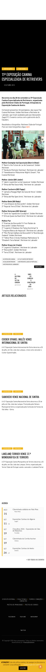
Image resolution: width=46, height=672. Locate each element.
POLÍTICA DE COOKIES (32, 605)
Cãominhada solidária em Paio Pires (25, 509)
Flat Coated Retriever (26, 259)
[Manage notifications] (40, 667)
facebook (11, 616)
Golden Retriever (9, 261)
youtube (23, 616)
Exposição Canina (9, 259)
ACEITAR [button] (23, 668)
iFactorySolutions (28, 642)
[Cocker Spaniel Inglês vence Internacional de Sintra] (23, 315)
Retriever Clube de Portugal (28, 261)
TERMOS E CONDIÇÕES (36, 599)
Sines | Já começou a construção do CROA (29, 281)
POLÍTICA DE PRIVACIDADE (15, 605)
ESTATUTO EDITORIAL (8, 599)
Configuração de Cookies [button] (32, 665)
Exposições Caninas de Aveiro (23, 548)
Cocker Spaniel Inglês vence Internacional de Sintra (17, 341)
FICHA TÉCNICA (22, 599)
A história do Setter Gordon (17, 279)
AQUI (27, 127)
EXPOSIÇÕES (8, 69)
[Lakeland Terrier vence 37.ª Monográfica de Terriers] (23, 429)
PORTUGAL (22, 69)
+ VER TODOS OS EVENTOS (35, 559)
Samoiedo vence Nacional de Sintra (20, 397)
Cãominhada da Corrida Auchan (24, 539)
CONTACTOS (23, 601)
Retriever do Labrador (11, 264)
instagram (34, 616)
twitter (23, 630)
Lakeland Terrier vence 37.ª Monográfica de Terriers (16, 455)
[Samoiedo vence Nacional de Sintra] (23, 372)
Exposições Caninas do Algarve (24, 519)
